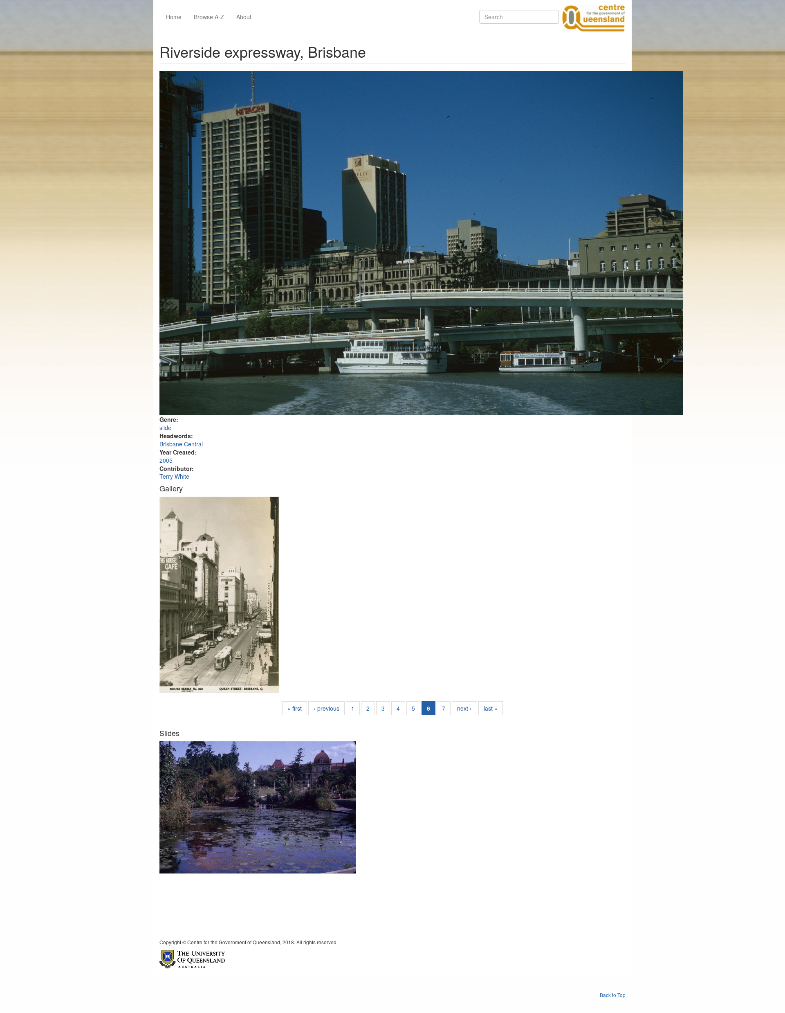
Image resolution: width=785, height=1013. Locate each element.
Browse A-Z (209, 17)
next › (464, 708)
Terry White (174, 476)
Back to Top (613, 994)
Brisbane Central (181, 444)
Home (174, 17)
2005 (166, 460)
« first (294, 708)
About (243, 17)
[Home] (592, 16)
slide (165, 427)
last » (491, 708)
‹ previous (326, 708)
